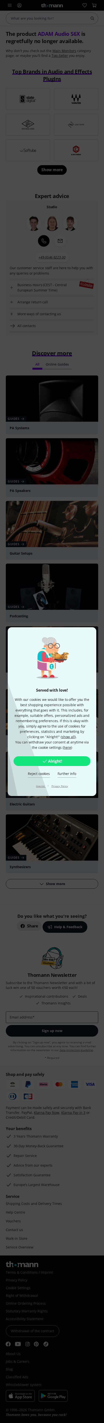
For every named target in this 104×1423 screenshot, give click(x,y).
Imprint (41, 786)
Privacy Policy (60, 786)
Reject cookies (39, 773)
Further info (67, 773)
